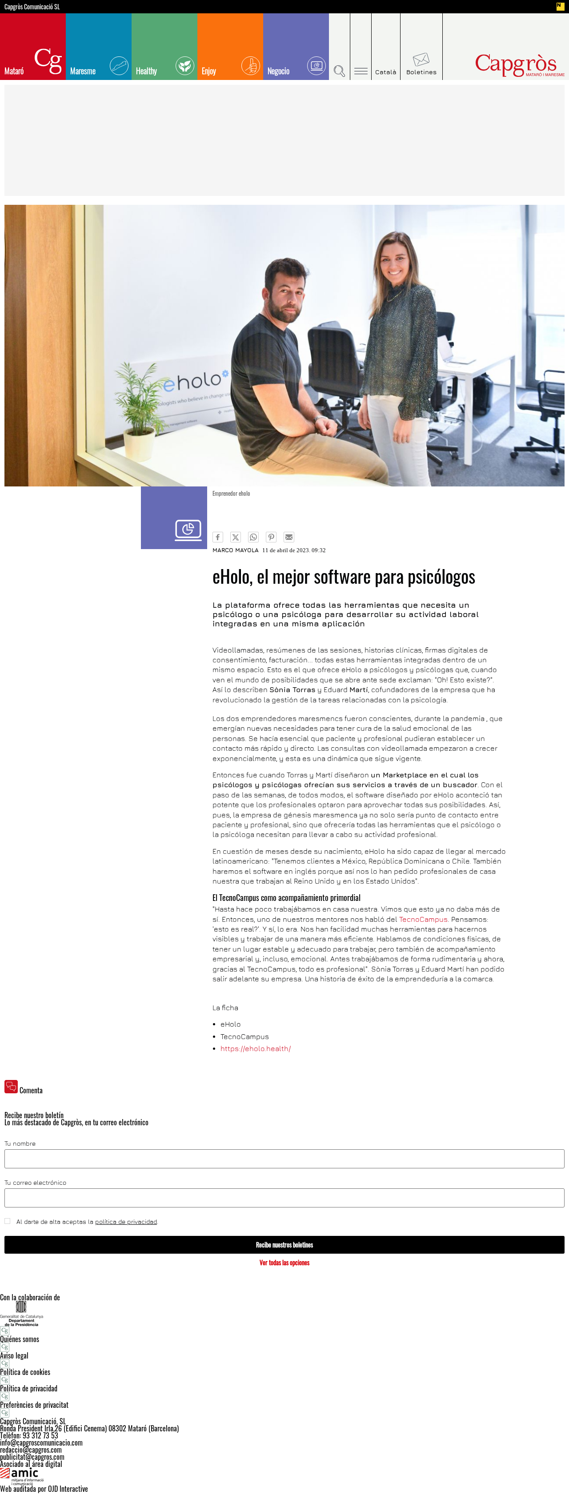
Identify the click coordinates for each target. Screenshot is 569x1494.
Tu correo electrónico (35, 1182)
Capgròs (501, 65)
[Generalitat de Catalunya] (284, 1313)
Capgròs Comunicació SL (32, 7)
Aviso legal (14, 1355)
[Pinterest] (271, 537)
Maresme (83, 70)
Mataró (14, 70)
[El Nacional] (561, 7)
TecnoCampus (423, 919)
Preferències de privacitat (34, 1404)
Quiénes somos (19, 1339)
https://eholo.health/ (255, 1048)
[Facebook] (217, 537)
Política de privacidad (28, 1388)
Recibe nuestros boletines (284, 1244)
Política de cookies (25, 1372)
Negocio (278, 70)
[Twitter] (235, 537)
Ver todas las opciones (284, 1262)
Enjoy (209, 70)
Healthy (146, 70)
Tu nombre (20, 1143)
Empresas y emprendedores (174, 517)
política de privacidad (126, 1221)
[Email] (289, 537)
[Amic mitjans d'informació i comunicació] (284, 1476)
